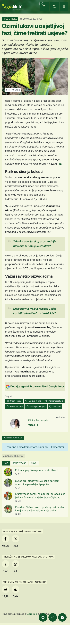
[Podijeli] (52, 617)
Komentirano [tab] (19, 463)
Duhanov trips (16, 406)
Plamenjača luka (55, 401)
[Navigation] (64, 6)
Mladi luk (56, 406)
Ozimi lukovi (15, 401)
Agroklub (32, 613)
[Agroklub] (12, 6)
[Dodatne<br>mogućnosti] (62, 617)
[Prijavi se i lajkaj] (43, 617)
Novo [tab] (33, 463)
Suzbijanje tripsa (37, 406)
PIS (60, 163)
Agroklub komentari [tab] (13, 438)
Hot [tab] (6, 463)
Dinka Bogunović (38, 420)
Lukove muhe (34, 401)
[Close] (54, 6)
